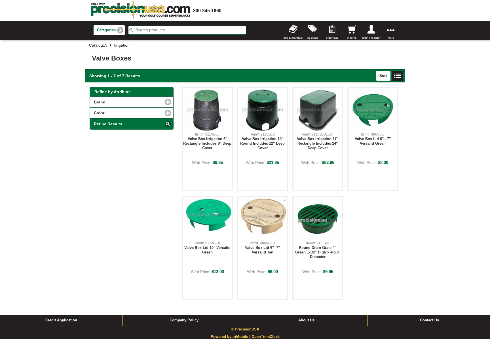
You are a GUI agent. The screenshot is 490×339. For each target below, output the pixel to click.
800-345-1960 (207, 10)
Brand (124, 102)
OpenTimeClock (266, 337)
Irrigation (122, 45)
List (397, 76)
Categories (106, 30)
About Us (306, 320)
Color (123, 113)
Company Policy (184, 320)
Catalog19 (98, 45)
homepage (141, 10)
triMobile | (242, 337)
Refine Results (108, 124)
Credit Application (61, 320)
